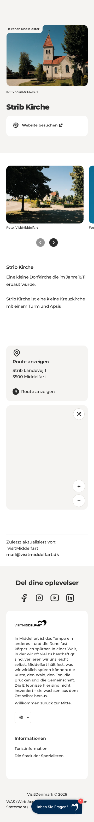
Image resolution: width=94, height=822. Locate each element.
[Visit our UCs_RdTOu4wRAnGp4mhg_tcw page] (54, 597)
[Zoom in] (79, 486)
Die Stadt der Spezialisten (39, 755)
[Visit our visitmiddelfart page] (23, 597)
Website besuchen (40, 125)
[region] (47, 457)
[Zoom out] (79, 500)
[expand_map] (79, 414)
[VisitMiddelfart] (30, 623)
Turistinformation (31, 748)
